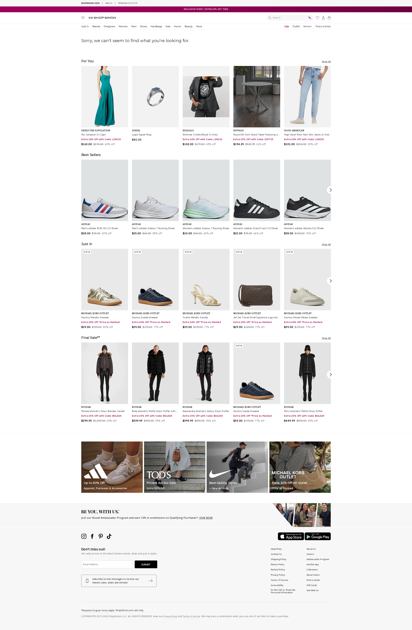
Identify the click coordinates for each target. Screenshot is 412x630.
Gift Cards (312, 585)
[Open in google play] (318, 539)
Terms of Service (279, 580)
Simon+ (307, 26)
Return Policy (277, 564)
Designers (109, 26)
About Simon (313, 574)
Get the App (313, 564)
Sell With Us (313, 590)
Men (133, 26)
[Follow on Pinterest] (101, 538)
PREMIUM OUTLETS (128, 3)
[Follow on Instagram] (84, 538)
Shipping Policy (278, 559)
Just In (85, 26)
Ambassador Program (318, 559)
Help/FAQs (276, 548)
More (199, 26)
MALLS (108, 3)
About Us (311, 548)
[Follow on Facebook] (92, 538)
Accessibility (277, 585)
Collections (312, 569)
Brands (96, 26)
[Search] (290, 18)
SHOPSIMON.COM (90, 3)
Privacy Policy (278, 574)
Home (177, 26)
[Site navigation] (82, 18)
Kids (168, 26)
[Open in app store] (291, 539)
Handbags (156, 26)
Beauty (189, 26)
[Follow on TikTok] (109, 538)
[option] (104, 106)
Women (123, 26)
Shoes (143, 26)
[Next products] (331, 190)
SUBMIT (145, 564)
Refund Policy (278, 569)
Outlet (296, 26)
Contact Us (276, 554)
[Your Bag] (329, 18)
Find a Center (323, 26)
